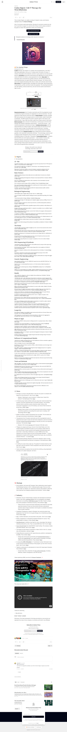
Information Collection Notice (33, 720)
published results (30, 499)
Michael (18, 663)
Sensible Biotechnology (43, 536)
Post (17, 516)
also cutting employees (39, 550)
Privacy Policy (41, 720)
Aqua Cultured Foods (21, 526)
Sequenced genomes (19, 112)
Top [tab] (15, 682)
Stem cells (44, 77)
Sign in (63, 1)
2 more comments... (17, 676)
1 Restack (26, 638)
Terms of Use (39, 719)
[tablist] (19, 653)
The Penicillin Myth (19, 700)
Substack (28, 729)
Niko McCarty (21, 687)
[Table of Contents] (1, 366)
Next (49, 645)
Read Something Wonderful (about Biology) (25, 685)
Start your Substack (30, 727)
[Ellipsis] (52, 663)
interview (30, 425)
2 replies (19, 672)
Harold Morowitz (21, 39)
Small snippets (39, 115)
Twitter (19, 615)
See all (16, 708)
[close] (43, 703)
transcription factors (42, 136)
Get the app (39, 727)
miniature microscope (41, 125)
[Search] (52, 2)
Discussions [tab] (22, 682)
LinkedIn (24, 615)
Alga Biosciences (20, 522)
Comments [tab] (17, 653)
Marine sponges (18, 121)
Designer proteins (28, 131)
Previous (18, 645)
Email (15, 615)
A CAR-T (16, 70)
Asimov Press (27, 687)
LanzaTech (21, 75)
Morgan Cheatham (36, 557)
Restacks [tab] (21, 653)
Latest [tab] (18, 682)
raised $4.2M (27, 538)
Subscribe (58, 1)
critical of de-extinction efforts (28, 421)
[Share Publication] (54, 2)
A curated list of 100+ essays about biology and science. (24, 686)
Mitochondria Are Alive (20, 692)
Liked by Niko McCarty (21, 664)
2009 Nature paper (33, 501)
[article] (33, 687)
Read (35, 109)
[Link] (13, 67)
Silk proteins (17, 83)
